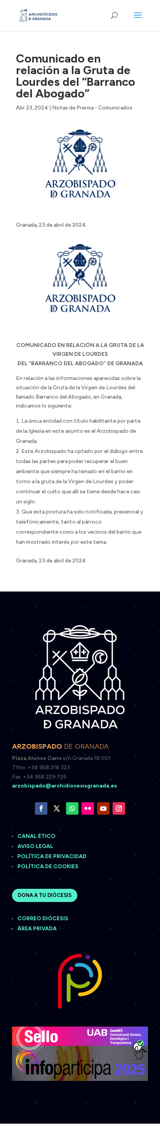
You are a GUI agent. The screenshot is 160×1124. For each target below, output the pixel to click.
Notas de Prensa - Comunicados (92, 107)
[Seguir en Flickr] (88, 808)
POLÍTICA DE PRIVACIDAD (52, 856)
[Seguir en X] (56, 808)
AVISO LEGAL (35, 846)
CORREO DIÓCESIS (42, 918)
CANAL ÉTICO (37, 836)
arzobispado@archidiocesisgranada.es (64, 785)
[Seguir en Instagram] (119, 808)
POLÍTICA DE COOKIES (47, 866)
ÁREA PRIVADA (37, 928)
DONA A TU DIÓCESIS (44, 895)
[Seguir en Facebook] (41, 808)
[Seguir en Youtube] (103, 808)
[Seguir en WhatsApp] (72, 808)
